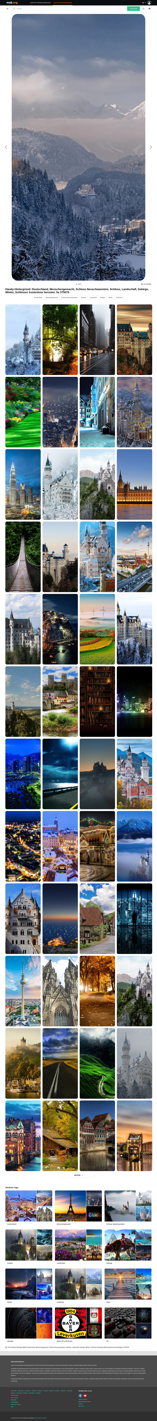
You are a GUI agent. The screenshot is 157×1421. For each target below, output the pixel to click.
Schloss (83, 297)
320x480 (57, 1390)
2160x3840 (31, 1393)
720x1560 (62, 1390)
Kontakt (80, 1403)
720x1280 (33, 1390)
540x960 (25, 1393)
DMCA (45, 1418)
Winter (110, 297)
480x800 (51, 1390)
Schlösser (119, 297)
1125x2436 (19, 1393)
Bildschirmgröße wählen (84, 1401)
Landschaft (93, 297)
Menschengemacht (52, 297)
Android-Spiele (14, 1395)
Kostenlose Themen (16, 1404)
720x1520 (38, 1393)
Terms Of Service (38, 1418)
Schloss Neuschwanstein (69, 297)
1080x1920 (14, 1390)
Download (133, 9)
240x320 (40, 1390)
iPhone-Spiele (14, 1397)
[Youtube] (85, 1397)
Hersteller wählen (82, 1399)
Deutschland (38, 297)
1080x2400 (20, 1390)
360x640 (13, 1393)
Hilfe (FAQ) (81, 1406)
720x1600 (45, 1390)
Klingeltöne (14, 1400)
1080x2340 (27, 1390)
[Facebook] (80, 1397)
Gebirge (102, 297)
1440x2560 (69, 1390)
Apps (12, 1406)
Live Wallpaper (14, 1402)
